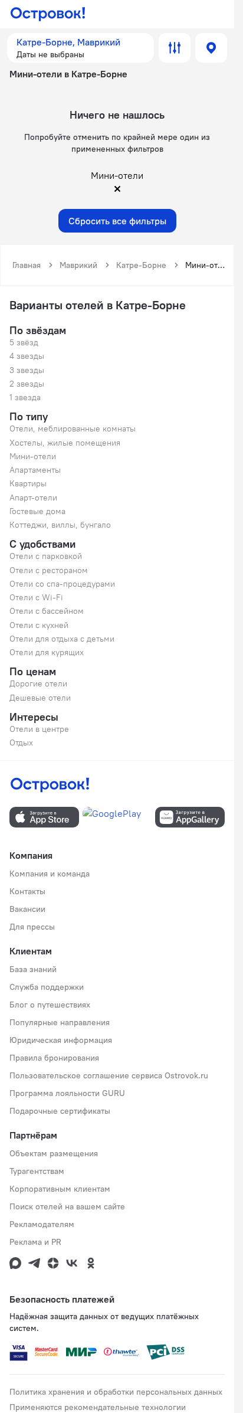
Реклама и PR (35, 1242)
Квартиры (28, 483)
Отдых (21, 742)
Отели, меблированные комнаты (72, 428)
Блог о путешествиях (49, 1004)
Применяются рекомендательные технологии (97, 1407)
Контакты (27, 891)
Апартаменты (35, 470)
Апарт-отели (33, 497)
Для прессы (32, 926)
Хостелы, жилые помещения (64, 442)
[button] (80, 48)
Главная (26, 265)
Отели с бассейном (46, 611)
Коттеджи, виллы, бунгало (60, 524)
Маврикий (78, 265)
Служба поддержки (46, 987)
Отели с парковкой (45, 556)
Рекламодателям (41, 1224)
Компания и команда (49, 873)
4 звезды (26, 356)
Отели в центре (39, 729)
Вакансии (27, 909)
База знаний (33, 969)
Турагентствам (36, 1171)
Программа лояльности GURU (67, 1093)
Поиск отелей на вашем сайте (67, 1206)
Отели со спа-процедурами (62, 583)
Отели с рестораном (48, 570)
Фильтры (175, 48)
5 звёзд (23, 342)
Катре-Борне (141, 265)
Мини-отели (32, 456)
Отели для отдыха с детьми (61, 638)
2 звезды (26, 383)
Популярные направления (59, 1022)
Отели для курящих (46, 652)
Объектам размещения (53, 1153)
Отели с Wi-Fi (36, 597)
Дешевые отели (40, 697)
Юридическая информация (60, 1040)
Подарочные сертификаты (59, 1110)
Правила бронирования (54, 1057)
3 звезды (26, 370)
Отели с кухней (38, 625)
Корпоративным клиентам (59, 1188)
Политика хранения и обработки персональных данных (115, 1391)
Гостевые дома (37, 511)
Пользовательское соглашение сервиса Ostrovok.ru (108, 1075)
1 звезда (25, 397)
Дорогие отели (38, 683)
